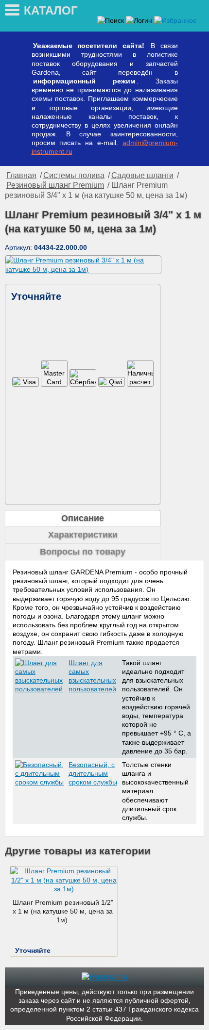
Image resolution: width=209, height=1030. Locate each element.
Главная (21, 175)
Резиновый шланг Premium (55, 185)
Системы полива (73, 175)
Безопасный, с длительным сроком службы (93, 773)
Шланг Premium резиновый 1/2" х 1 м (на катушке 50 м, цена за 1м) (63, 911)
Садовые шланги (142, 175)
